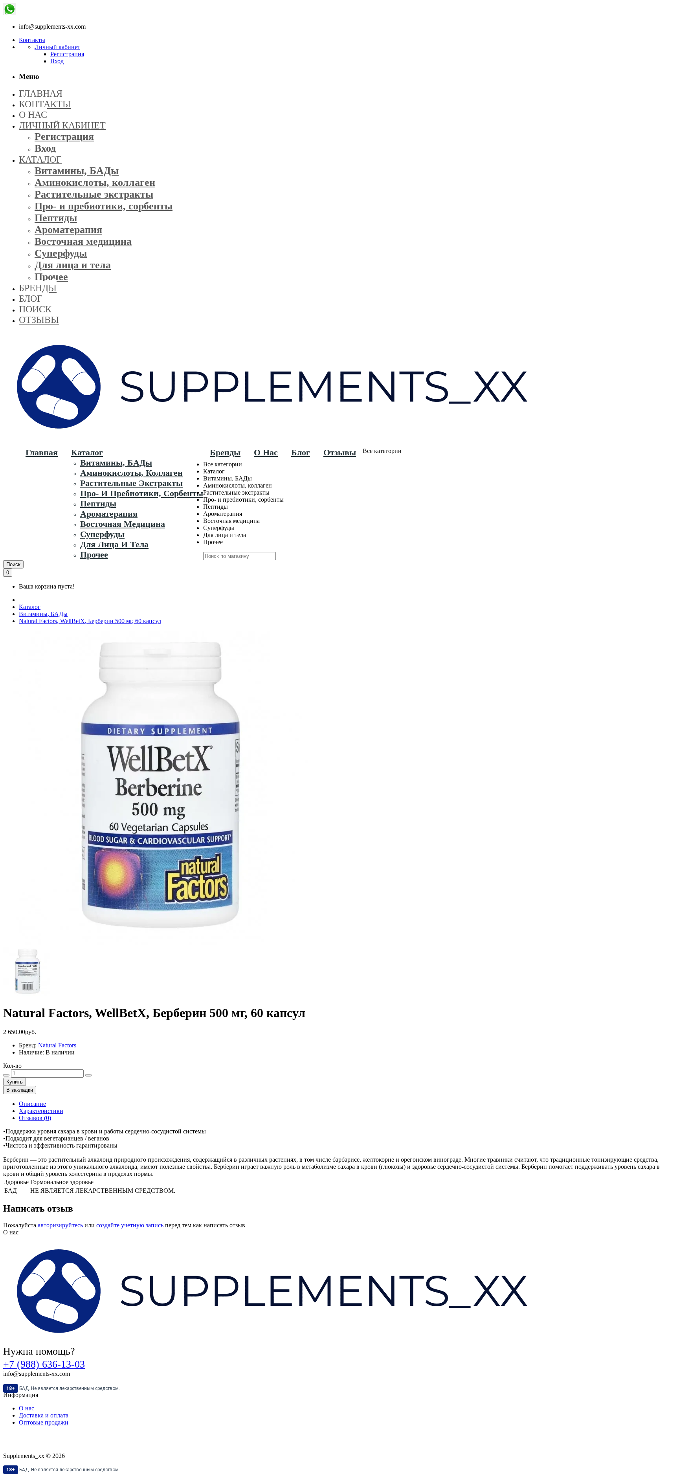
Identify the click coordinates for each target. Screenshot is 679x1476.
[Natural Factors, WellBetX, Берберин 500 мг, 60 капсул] (27, 993)
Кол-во (12, 1065)
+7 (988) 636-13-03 (44, 1364)
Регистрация (67, 54)
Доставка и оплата (43, 1415)
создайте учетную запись (129, 1225)
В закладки (19, 1090)
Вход (57, 61)
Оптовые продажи (43, 1422)
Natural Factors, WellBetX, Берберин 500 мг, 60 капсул (90, 621)
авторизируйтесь (60, 1225)
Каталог (29, 606)
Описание (32, 1103)
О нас (26, 1408)
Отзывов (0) (35, 1118)
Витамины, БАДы (43, 614)
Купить (14, 1082)
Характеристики (41, 1110)
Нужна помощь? (39, 1351)
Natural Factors (57, 1045)
